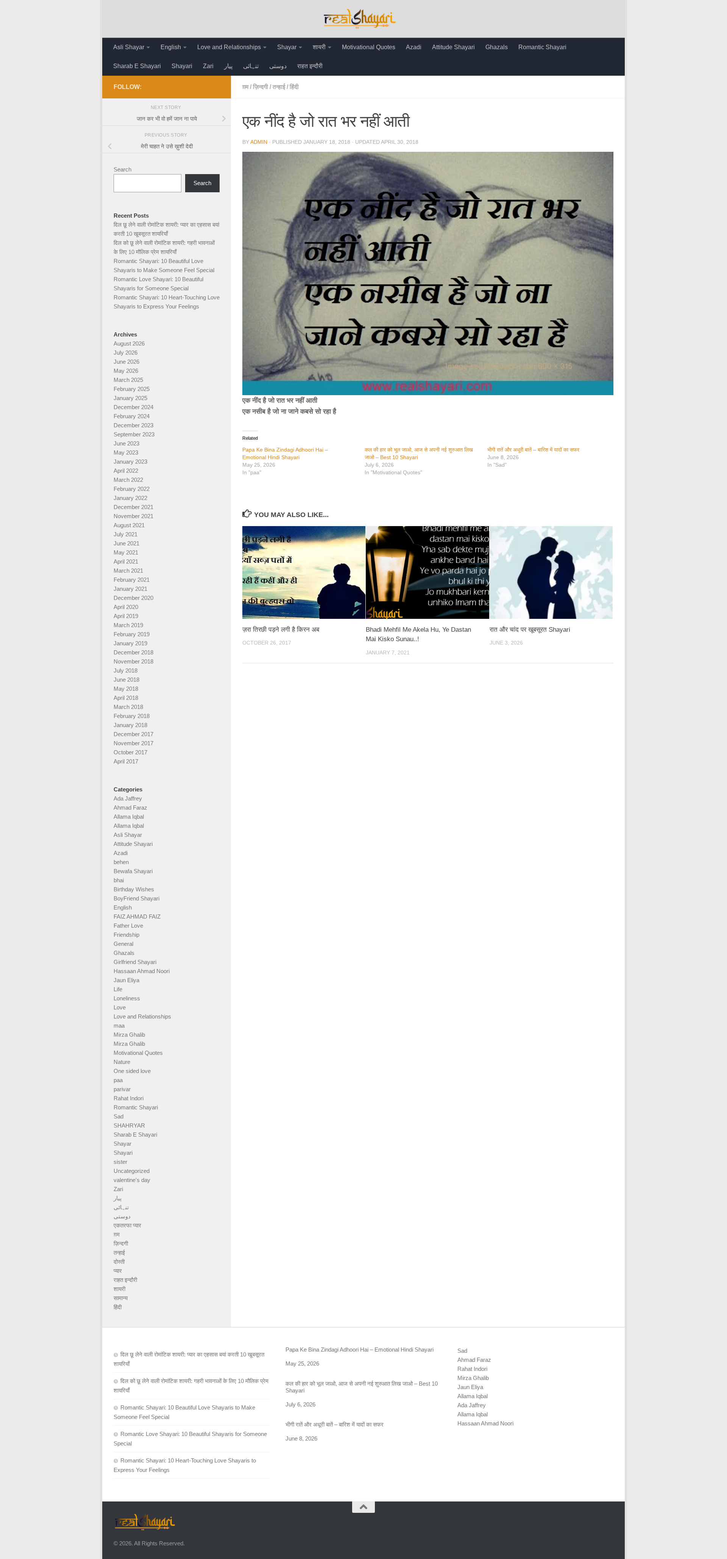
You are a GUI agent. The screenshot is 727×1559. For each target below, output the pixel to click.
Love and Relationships (229, 47)
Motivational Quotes (368, 47)
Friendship (126, 934)
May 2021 (126, 552)
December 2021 (133, 507)
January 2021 (130, 589)
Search (122, 169)
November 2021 (133, 516)
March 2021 (128, 570)
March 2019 (128, 625)
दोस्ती (119, 1261)
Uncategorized (132, 1171)
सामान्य (121, 1298)
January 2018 (130, 725)
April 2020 (126, 607)
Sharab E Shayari (137, 66)
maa (119, 1025)
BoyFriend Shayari (136, 898)
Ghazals (496, 47)
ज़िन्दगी (260, 87)
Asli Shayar (128, 47)
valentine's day (132, 1180)
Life (118, 989)
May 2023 (126, 452)
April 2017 (126, 761)
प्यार (118, 1271)
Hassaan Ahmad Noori (142, 971)
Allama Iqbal (129, 816)
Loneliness (127, 998)
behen (121, 862)
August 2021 (129, 525)
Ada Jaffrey (128, 798)
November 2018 (133, 661)
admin (258, 142)
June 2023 (126, 443)
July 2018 (125, 670)
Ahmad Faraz (130, 807)
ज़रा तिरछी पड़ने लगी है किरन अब (280, 629)
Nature (122, 1062)
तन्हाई (279, 87)
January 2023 (130, 461)
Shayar (286, 47)
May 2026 (126, 371)
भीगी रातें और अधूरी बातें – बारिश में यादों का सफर (533, 450)
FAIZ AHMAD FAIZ (137, 916)
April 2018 (126, 698)
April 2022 (126, 470)
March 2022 (128, 480)
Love (120, 1007)
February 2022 (132, 489)
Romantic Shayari (542, 47)
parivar (122, 1089)
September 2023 (134, 434)
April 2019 (126, 616)
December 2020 (133, 598)
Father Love (128, 925)
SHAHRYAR (129, 1125)
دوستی (278, 66)
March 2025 (128, 380)
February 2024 (132, 416)
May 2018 (126, 688)
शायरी (319, 47)
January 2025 (130, 398)
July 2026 (125, 352)
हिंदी (294, 87)
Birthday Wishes (134, 889)
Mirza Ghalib (129, 1034)
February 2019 (132, 634)
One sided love (132, 1071)
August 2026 (129, 343)
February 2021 (132, 579)
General (123, 944)
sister (120, 1162)
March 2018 (128, 707)
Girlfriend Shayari (135, 962)
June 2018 (126, 679)
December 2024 (133, 407)
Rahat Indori (129, 1098)
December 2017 (133, 734)
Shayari (182, 66)
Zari (208, 66)
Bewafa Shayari (133, 871)
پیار (228, 66)
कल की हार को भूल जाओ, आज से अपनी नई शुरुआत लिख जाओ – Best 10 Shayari (361, 1387)
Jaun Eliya (126, 980)
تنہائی (251, 66)
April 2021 (126, 561)
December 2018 (133, 652)
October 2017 (130, 752)
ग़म (245, 87)
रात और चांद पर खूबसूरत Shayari (530, 629)
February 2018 (132, 716)
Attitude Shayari (453, 47)
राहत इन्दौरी (310, 66)
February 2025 (132, 389)
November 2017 (133, 743)
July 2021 (125, 534)
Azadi (413, 47)
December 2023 (133, 425)
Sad (118, 1116)
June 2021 (126, 543)
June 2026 (126, 361)
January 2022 (130, 498)
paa (118, 1080)
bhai (119, 880)
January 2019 (130, 643)
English (171, 47)
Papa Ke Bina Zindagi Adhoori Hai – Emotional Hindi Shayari (359, 1349)
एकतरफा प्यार (127, 1225)
